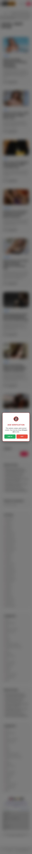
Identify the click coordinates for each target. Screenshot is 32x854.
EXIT (22, 436)
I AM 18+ (10, 436)
